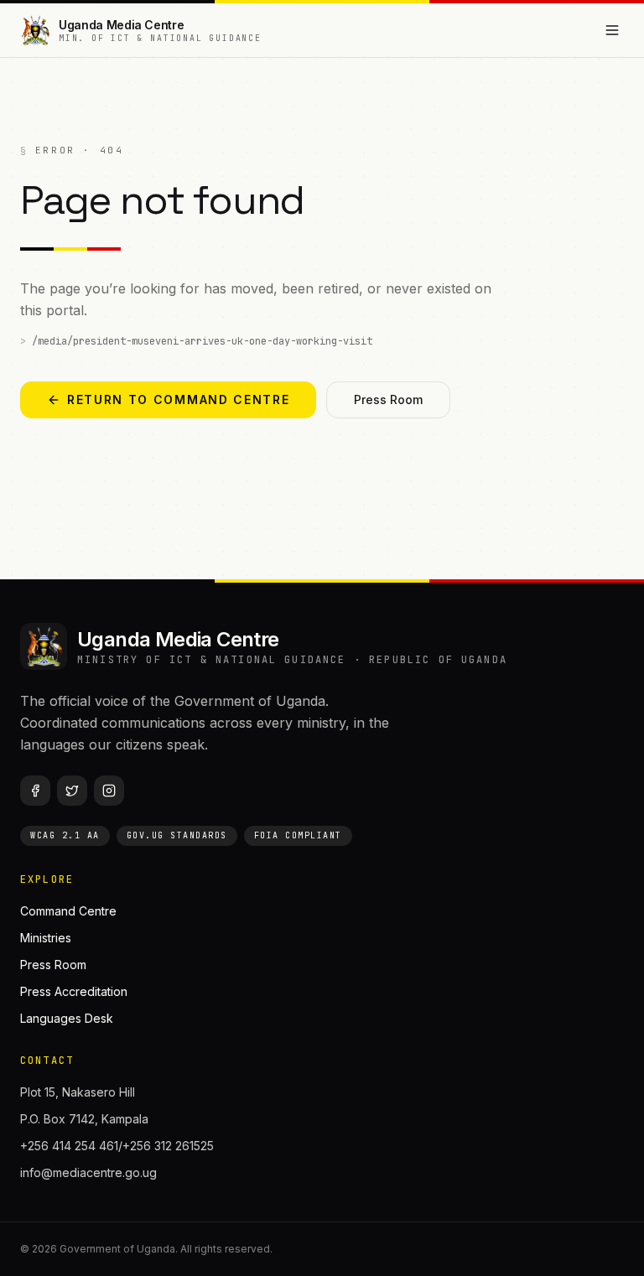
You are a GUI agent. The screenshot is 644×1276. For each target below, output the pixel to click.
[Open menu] (612, 30)
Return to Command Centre (178, 399)
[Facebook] (35, 790)
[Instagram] (109, 790)
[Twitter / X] (72, 790)
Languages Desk (66, 1018)
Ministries (45, 938)
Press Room (388, 399)
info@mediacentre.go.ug (88, 1172)
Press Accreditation (73, 991)
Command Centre (68, 911)
